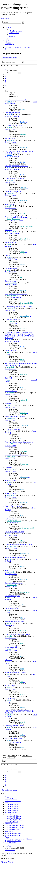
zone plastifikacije (10, 350)
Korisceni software (11, 519)
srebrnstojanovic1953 (14, 521)
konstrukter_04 (12, 585)
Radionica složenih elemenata (14, 532)
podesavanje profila (11, 647)
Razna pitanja (14, 522)
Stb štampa (8, 230)
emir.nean (10, 180)
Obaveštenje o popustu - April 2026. (16, 166)
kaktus (9, 687)
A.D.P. (9, 431)
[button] (5, 69)
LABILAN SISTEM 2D (13, 191)
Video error (8, 468)
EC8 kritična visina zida (12, 429)
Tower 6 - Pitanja (10, 394)
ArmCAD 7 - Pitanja (12, 233)
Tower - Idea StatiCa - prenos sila (15, 416)
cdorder (7, 255)
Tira (8, 674)
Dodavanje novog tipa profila (14, 178)
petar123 (9, 623)
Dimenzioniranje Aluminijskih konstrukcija (18, 544)
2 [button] (5, 76)
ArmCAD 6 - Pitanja (16, 221)
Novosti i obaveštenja (12, 116)
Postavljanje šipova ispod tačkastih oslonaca (19, 442)
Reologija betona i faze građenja (15, 557)
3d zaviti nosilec (10, 685)
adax (8, 380)
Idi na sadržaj (5, 18)
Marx (8, 533)
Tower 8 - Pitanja (10, 129)
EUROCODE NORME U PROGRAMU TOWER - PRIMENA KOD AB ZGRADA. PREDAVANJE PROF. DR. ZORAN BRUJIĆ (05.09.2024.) (20, 335)
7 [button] (5, 86)
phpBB (11, 853)
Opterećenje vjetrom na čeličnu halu (16, 455)
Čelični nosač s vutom (12, 608)
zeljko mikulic (11, 308)
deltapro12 (10, 393)
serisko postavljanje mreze (13, 738)
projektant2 (10, 140)
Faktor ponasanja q (11, 480)
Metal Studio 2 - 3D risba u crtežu (16, 100)
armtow (9, 102)
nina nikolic (10, 367)
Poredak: (19, 755)
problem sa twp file (11, 391)
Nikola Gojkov (12, 231)
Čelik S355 (8, 378)
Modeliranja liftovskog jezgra (14, 726)
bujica (9, 482)
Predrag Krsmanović (13, 219)
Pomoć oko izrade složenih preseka (16, 217)
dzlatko (9, 559)
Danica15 (10, 405)
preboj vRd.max (10, 204)
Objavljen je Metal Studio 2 (13, 113)
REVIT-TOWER (10, 493)
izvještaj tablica (10, 138)
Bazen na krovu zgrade (12, 596)
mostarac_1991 (12, 283)
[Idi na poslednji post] (26, 109)
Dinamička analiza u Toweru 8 (15, 125)
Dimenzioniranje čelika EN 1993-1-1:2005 (18, 307)
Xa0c (8, 727)
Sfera (8, 352)
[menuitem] (16, 31)
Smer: (4, 757)
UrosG (9, 206)
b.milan (9, 114)
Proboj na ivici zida (11, 242)
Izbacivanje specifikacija (12, 319)
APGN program (10, 698)
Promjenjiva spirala (11, 268)
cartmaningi (10, 193)
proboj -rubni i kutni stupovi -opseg (16, 294)
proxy (7, 570)
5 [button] (5, 82)
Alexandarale (11, 418)
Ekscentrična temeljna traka (13, 506)
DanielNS (10, 444)
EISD (9, 662)
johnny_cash (11, 457)
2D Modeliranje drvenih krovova (15, 672)
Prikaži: (5, 755)
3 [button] (5, 78)
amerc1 (9, 715)
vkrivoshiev (10, 469)
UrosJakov (10, 321)
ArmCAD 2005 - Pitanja (13, 742)
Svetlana (9, 127)
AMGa (9, 597)
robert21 (9, 700)
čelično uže (8, 660)
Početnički (8, 403)
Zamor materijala (10, 281)
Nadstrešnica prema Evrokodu (14, 621)
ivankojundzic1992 (13, 296)
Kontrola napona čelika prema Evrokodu (18, 634)
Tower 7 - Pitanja (10, 458)
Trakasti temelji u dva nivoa (13, 583)
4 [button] (5, 80)
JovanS (9, 244)
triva (8, 270)
